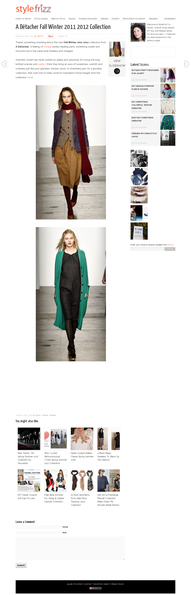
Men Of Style (58, 19)
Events (115, 19)
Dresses (153, 19)
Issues (72, 19)
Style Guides (41, 19)
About (107, 584)
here (29, 77)
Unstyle (52, 415)
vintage (48, 46)
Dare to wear (23, 19)
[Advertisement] (71, 388)
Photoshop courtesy (134, 19)
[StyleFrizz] (33, 15)
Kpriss (170, 245)
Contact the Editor (93, 584)
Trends (104, 19)
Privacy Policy (117, 584)
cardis (41, 64)
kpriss (40, 36)
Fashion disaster (88, 19)
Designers (169, 19)
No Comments (141, 80)
